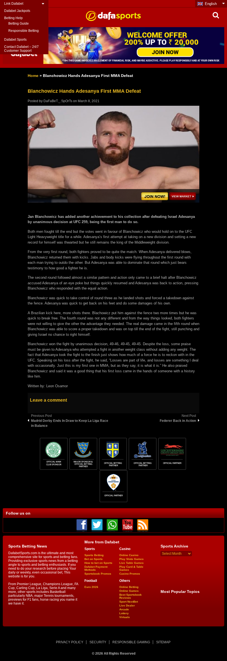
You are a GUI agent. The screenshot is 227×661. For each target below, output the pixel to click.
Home (33, 75)
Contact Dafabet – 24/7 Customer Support (21, 49)
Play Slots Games (131, 559)
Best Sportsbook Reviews (130, 596)
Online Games (129, 590)
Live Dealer (127, 605)
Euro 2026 (91, 586)
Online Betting (128, 586)
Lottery (124, 613)
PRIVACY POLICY (69, 642)
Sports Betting (94, 555)
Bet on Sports (93, 559)
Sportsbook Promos (97, 573)
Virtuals (124, 617)
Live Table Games (131, 562)
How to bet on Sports (98, 562)
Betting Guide (18, 23)
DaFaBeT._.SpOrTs (57, 101)
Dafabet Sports (15, 40)
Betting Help (13, 18)
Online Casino (128, 555)
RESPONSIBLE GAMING (131, 642)
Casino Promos (129, 573)
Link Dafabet (13, 4)
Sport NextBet (128, 601)
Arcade (124, 609)
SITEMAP (163, 642)
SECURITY (97, 642)
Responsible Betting (23, 31)
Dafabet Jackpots (17, 11)
